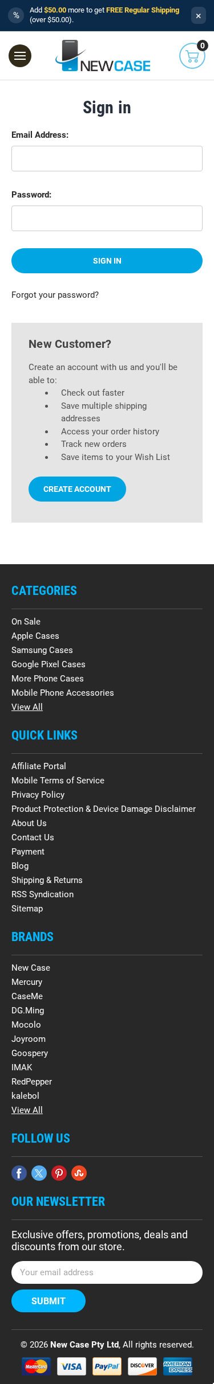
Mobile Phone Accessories (62, 693)
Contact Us (32, 837)
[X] (39, 1173)
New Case (30, 968)
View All (27, 707)
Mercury (26, 982)
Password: (31, 195)
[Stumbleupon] (79, 1173)
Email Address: (39, 135)
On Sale (26, 622)
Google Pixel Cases (48, 664)
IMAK (21, 1067)
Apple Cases (35, 636)
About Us (29, 823)
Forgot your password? (55, 295)
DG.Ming (27, 1010)
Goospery (29, 1053)
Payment (28, 852)
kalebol (25, 1096)
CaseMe (27, 996)
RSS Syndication (42, 894)
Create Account (77, 489)
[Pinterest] (59, 1173)
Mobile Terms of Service (57, 780)
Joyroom (28, 1039)
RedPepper (31, 1082)
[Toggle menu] (20, 55)
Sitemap (27, 908)
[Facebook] (19, 1173)
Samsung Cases (42, 650)
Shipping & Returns (47, 880)
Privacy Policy (37, 795)
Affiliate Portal (38, 766)
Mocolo (26, 1025)
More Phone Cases (47, 678)
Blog (20, 866)
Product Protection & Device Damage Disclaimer (103, 809)
